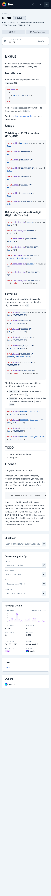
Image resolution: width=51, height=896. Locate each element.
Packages (7, 14)
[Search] (40, 4)
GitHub (7, 667)
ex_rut (6, 18)
